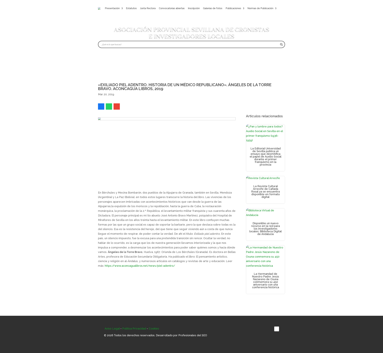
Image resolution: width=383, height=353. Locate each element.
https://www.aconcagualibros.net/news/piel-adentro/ (140, 265)
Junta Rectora (148, 8)
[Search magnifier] (281, 44)
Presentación (112, 8)
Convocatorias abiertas (172, 8)
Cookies (154, 328)
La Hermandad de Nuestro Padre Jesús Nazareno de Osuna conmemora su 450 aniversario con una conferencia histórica (265, 280)
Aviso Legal (112, 328)
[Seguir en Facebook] (276, 329)
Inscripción (194, 8)
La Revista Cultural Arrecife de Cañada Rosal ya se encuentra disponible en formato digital (265, 191)
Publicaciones (233, 8)
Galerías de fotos (212, 8)
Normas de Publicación (260, 8)
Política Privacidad (134, 328)
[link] (101, 106)
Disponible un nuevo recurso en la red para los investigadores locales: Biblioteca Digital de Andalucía (265, 229)
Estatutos (131, 8)
